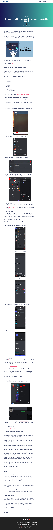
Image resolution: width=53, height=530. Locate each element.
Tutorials (39, 1)
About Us (17, 522)
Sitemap (25, 522)
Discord (28, 16)
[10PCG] (5, 1)
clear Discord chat (13, 428)
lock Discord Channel (13, 366)
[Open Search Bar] (49, 1)
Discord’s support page (12, 207)
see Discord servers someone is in (23, 94)
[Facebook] (23, 519)
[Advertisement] (26, 10)
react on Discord (21, 468)
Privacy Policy (29, 522)
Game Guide (45, 1)
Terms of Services (34, 522)
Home (24, 16)
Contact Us (21, 522)
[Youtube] (29, 519)
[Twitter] (25, 519)
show (13, 63)
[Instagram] (27, 519)
